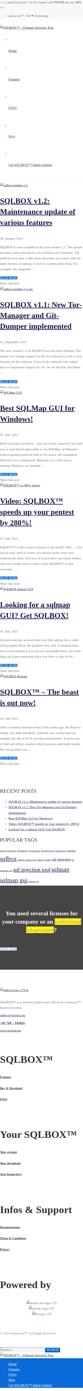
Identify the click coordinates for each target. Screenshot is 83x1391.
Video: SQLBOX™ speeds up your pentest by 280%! (37, 512)
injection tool (47, 851)
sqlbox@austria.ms (12, 1015)
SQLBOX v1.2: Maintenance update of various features (37, 212)
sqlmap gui (14, 880)
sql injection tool (31, 870)
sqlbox (8, 858)
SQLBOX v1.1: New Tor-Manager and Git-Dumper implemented (41, 315)
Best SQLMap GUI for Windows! (31, 818)
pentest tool (60, 851)
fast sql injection (8, 851)
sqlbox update (44, 860)
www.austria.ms (10, 1030)
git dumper (22, 851)
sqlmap (60, 869)
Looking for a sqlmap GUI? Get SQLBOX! (37, 829)
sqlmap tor (34, 881)
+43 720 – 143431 (12, 1023)
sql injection (61, 859)
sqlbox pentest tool (27, 860)
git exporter (34, 851)
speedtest (71, 851)
